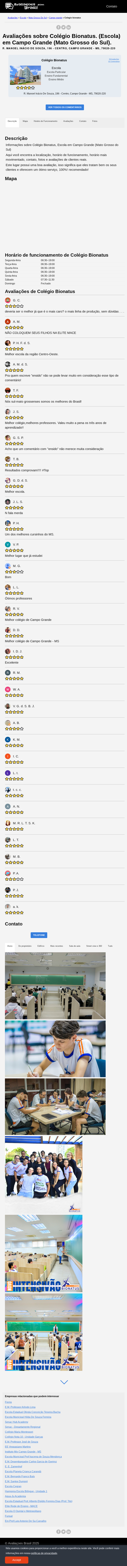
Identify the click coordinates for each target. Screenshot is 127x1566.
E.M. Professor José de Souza (21, 1441)
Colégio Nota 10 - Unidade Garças (24, 1437)
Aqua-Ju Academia (15, 1496)
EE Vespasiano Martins (18, 1446)
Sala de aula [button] (74, 946)
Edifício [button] (40, 946)
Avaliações (13, 18)
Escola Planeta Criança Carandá (23, 1471)
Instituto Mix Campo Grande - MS (23, 1451)
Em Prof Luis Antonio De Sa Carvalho (25, 1521)
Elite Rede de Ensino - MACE (21, 1506)
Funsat (9, 1516)
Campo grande (55, 18)
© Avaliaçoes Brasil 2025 (22, 1543)
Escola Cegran (13, 1486)
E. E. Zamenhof (13, 1466)
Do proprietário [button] (24, 946)
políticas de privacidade (44, 1553)
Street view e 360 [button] (94, 946)
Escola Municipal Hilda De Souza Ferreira (28, 1417)
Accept (16, 1560)
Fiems (8, 1402)
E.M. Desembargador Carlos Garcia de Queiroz (31, 1461)
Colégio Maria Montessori (19, 1432)
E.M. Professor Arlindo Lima (20, 1407)
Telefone (39, 935)
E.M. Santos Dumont (16, 1481)
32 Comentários (114, 61)
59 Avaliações (114, 59)
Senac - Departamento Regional (22, 1427)
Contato (111, 6)
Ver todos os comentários (64, 107)
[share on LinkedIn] (68, 29)
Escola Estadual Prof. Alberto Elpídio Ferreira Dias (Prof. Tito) (38, 1501)
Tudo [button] (110, 946)
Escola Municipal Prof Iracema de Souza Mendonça (33, 1456)
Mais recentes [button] (56, 946)
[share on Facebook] (58, 29)
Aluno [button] (9, 946)
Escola (23, 18)
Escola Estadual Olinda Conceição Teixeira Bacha (32, 1412)
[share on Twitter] (63, 29)
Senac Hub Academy (16, 1422)
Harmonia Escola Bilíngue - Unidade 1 (26, 1491)
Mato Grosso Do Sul (37, 18)
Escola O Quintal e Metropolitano (23, 1511)
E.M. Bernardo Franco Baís (20, 1476)
